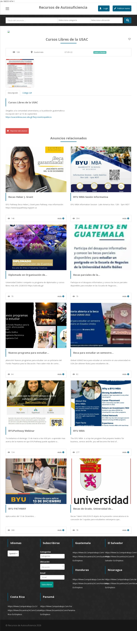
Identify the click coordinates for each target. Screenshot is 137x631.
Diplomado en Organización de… (27, 274)
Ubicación (45, 561)
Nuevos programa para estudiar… (28, 352)
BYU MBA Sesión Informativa (90, 197)
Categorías (45, 552)
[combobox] (74, 20)
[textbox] (68, 20)
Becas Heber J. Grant (20, 197)
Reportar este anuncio (18, 131)
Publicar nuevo (123, 8)
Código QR (27, 93)
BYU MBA (79, 430)
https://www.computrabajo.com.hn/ (89, 579)
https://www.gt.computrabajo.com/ (88, 552)
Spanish (12, 553)
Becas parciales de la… (86, 274)
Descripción (13, 93)
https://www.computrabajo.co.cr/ (22, 606)
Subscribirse (47, 584)
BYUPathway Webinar (21, 430)
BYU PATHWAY (17, 508)
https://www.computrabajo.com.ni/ (121, 579)
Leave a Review (100, 52)
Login (105, 8)
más (60, 218)
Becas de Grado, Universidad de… (93, 508)
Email (42, 573)
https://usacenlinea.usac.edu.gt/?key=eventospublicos (29, 117)
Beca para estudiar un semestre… (93, 352)
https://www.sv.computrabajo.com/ (121, 552)
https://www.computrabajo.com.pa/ (56, 606)
